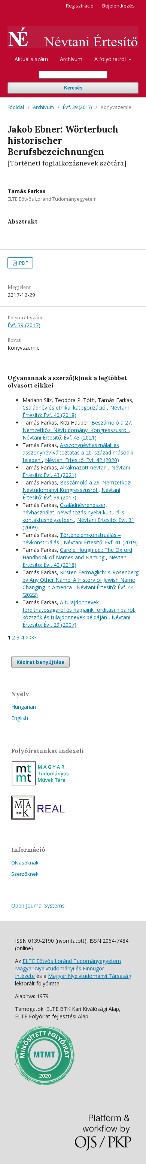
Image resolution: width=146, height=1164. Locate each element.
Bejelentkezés (118, 5)
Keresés (73, 88)
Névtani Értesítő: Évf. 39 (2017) (71, 493)
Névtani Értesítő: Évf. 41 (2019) (101, 542)
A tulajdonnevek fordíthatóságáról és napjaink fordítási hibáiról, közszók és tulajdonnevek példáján (79, 610)
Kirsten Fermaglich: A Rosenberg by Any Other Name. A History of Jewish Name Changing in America (80, 580)
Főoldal (15, 107)
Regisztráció (80, 5)
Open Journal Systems (38, 905)
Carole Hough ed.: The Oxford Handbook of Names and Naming (77, 553)
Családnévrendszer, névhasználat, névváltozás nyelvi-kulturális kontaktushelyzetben (73, 512)
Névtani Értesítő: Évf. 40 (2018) (75, 411)
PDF (23, 262)
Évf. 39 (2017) (77, 107)
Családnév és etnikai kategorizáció (64, 407)
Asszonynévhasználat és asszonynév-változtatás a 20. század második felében (77, 452)
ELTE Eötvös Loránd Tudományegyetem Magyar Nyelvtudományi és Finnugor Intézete (68, 968)
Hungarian (23, 706)
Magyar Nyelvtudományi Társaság (89, 975)
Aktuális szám (31, 59)
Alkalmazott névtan (84, 467)
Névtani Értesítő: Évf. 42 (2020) (82, 460)
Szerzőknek (25, 873)
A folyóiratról (110, 59)
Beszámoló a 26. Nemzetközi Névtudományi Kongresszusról (76, 486)
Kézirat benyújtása (40, 662)
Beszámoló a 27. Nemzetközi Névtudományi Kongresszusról (77, 426)
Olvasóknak (25, 862)
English (19, 717)
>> (33, 637)
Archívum (71, 59)
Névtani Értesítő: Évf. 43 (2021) (59, 437)
